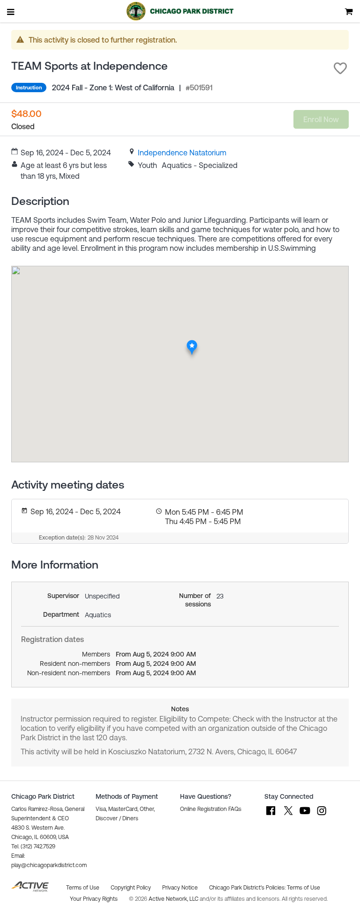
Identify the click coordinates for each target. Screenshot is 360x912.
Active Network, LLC (174, 899)
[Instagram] (321, 815)
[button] (340, 68)
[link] (182, 152)
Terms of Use (303, 887)
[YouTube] (304, 815)
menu (11, 11)
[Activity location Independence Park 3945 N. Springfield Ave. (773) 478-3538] (192, 342)
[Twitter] (287, 815)
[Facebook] (271, 815)
